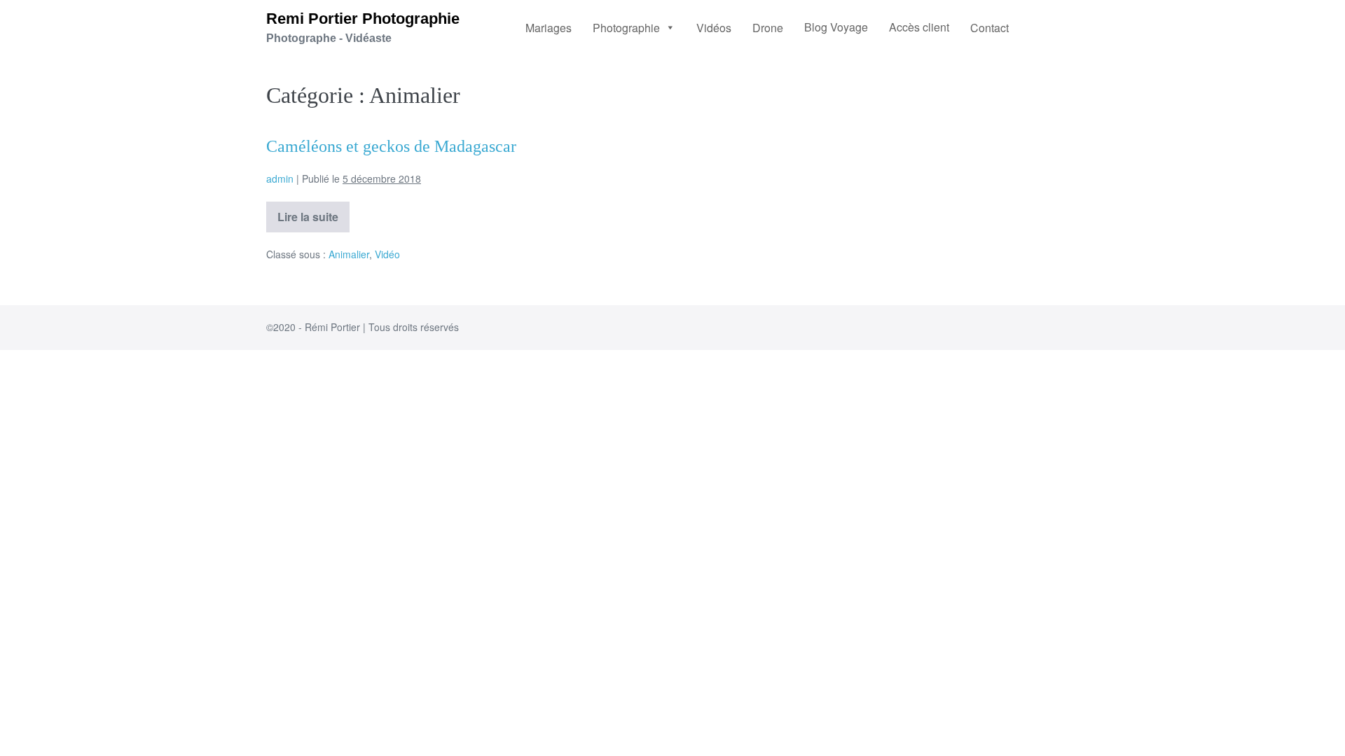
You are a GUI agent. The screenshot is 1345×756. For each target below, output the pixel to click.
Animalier (349, 254)
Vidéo (387, 254)
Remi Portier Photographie (363, 18)
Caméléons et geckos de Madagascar (391, 146)
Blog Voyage (836, 27)
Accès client (919, 27)
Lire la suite (313, 213)
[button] (634, 27)
